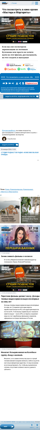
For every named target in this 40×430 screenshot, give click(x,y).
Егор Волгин (12, 139)
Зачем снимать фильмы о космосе (16, 256)
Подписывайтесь (9, 130)
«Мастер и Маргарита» (9, 191)
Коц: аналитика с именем (9, 421)
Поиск (33, 3)
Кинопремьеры (16, 189)
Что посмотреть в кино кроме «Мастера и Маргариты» (20, 11)
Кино (7, 189)
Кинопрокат (28, 189)
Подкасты (32, 427)
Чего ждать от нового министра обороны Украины (27, 421)
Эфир (37, 427)
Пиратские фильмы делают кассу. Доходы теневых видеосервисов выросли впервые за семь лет (20, 299)
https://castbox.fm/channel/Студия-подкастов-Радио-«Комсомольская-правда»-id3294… (16, 69)
